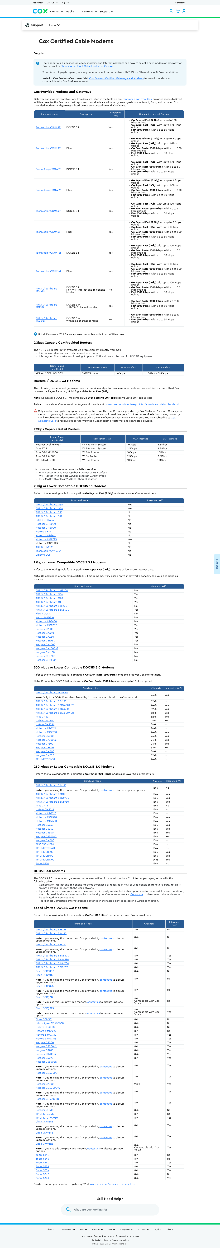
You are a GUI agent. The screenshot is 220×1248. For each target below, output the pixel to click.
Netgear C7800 (44, 629)
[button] (171, 11)
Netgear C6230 (44, 825)
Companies (125, 1229)
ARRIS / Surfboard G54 (49, 508)
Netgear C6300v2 (46, 836)
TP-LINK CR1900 (45, 859)
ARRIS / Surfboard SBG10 (51, 794)
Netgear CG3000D (46, 1073)
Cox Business (52, 3)
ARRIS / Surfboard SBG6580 (52, 959)
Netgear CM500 (45, 840)
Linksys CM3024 (45, 724)
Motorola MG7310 (46, 1034)
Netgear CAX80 (45, 636)
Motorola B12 (43, 531)
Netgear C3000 (45, 1042)
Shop (49, 1229)
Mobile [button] (70, 11)
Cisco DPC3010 (44, 975)
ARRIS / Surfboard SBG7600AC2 (55, 713)
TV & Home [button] (86, 11)
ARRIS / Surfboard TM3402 (46, 289)
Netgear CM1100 (45, 652)
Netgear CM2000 (46, 524)
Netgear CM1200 (45, 656)
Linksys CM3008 (45, 1027)
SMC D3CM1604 (45, 844)
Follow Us (142, 1229)
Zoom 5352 (42, 1166)
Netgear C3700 (44, 1050)
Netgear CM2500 (46, 660)
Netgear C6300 (45, 832)
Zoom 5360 (42, 1174)
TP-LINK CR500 (44, 852)
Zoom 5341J (42, 1155)
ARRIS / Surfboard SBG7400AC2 (55, 705)
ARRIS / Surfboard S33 (49, 512)
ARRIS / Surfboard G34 (49, 594)
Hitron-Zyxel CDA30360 (50, 1023)
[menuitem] (57, 12)
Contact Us (180, 3)
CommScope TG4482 (48, 169)
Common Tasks (66, 1229)
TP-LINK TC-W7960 (47, 1117)
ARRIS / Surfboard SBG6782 (52, 967)
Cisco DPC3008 (45, 971)
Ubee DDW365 (44, 1121)
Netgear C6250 (44, 828)
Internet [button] (54, 11)
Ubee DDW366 (44, 1132)
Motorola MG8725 (46, 539)
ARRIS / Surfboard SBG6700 (52, 963)
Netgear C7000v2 (46, 740)
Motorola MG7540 (46, 817)
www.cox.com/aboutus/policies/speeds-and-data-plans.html (142, 404)
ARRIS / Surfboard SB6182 (51, 944)
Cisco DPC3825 (45, 986)
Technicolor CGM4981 (48, 127)
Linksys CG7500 (45, 720)
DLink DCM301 (44, 1019)
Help (82, 1229)
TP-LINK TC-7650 (45, 759)
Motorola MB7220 (46, 1031)
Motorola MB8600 (46, 621)
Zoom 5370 (42, 863)
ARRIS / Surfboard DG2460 (52, 692)
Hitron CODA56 (45, 520)
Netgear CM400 (45, 1110)
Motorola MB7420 (46, 813)
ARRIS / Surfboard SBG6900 (52, 798)
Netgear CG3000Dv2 (48, 1088)
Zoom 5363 (42, 1178)
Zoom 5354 (42, 1170)
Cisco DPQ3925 (45, 1008)
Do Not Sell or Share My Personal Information (110, 1240)
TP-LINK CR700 (44, 856)
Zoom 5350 (42, 1162)
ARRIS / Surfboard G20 (49, 598)
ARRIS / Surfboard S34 (49, 516)
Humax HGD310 (45, 617)
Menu (52, 25)
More (110, 1229)
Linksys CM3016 (45, 809)
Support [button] (105, 11)
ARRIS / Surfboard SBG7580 (52, 709)
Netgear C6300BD (46, 1062)
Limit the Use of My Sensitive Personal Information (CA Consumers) (110, 1236)
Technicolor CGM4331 (48, 211)
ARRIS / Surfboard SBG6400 (52, 955)
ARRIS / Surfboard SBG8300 (52, 609)
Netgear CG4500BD (47, 1099)
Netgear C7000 (45, 1084)
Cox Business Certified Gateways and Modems (116, 78)
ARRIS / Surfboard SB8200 (51, 606)
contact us (106, 790)
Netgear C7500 (44, 743)
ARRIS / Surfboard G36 (49, 504)
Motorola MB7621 (46, 728)
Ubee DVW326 (44, 1144)
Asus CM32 (42, 716)
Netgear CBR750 (45, 640)
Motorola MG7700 (46, 732)
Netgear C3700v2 (46, 1054)
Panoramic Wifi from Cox (137, 99)
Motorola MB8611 (46, 535)
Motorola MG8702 (46, 625)
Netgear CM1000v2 (47, 648)
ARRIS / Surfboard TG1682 (46, 305)
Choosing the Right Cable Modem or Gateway (88, 66)
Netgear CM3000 (46, 527)
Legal (156, 1229)
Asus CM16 (42, 805)
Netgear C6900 (45, 736)
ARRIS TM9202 (44, 547)
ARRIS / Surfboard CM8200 (52, 590)
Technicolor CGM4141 (48, 252)
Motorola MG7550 (46, 821)
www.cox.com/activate (104, 1184)
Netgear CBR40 (45, 747)
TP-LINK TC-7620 (45, 848)
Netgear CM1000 (45, 644)
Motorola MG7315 (46, 1038)
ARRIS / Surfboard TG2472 (46, 319)
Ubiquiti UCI (43, 554)
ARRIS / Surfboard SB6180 (51, 933)
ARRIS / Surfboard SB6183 (51, 785)
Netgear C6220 (44, 1058)
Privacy (170, 1229)
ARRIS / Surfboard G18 (49, 602)
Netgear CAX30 (45, 633)
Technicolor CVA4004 (49, 551)
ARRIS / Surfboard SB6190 (51, 701)
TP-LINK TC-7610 (45, 1114)
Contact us (136, 894)
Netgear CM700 (45, 755)
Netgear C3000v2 (46, 1046)
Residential (38, 3)
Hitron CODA (43, 613)
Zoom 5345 (42, 1158)
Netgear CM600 (45, 751)
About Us (96, 1229)
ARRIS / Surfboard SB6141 (51, 929)
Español (65, 3)
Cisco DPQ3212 (44, 997)
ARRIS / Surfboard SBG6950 (52, 801)
